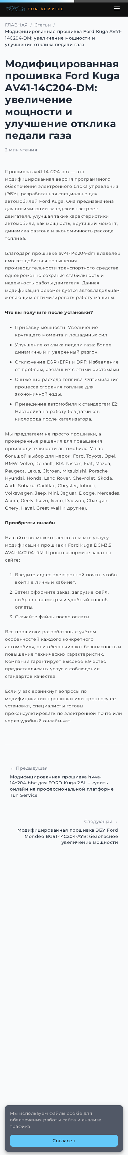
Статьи (42, 25)
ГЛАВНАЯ (16, 25)
